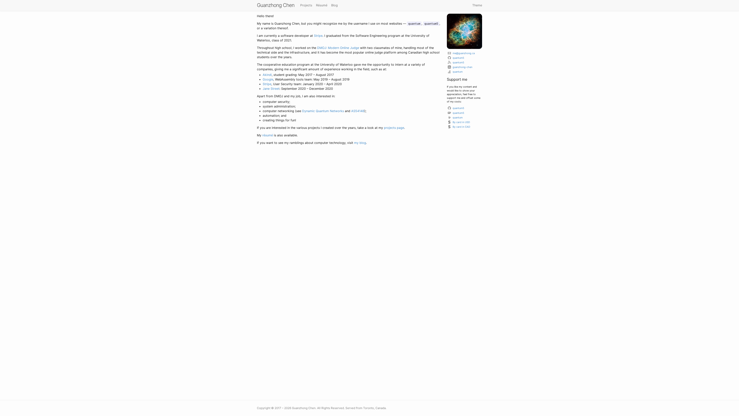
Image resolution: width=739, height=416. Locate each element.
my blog (360, 143)
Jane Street (271, 89)
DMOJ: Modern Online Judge (338, 48)
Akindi (267, 75)
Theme (477, 5)
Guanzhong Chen (275, 5)
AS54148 (357, 111)
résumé (267, 135)
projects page (394, 128)
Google (268, 79)
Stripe (318, 36)
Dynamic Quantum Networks (323, 111)
